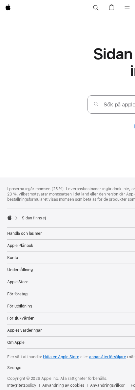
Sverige (14, 367)
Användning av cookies (63, 385)
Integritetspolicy (21, 385)
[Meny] (127, 8)
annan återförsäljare (107, 357)
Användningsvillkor (107, 385)
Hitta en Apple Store (61, 357)
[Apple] (9, 217)
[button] (96, 8)
